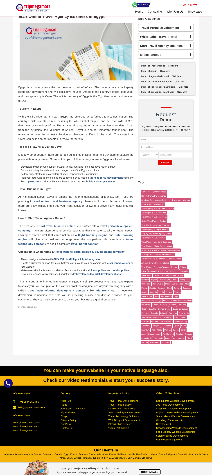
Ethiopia (182, 267)
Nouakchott (154, 342)
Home (139, 11)
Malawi (144, 288)
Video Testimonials (118, 428)
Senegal (161, 288)
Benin (161, 292)
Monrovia (165, 342)
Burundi (169, 292)
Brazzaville (158, 338)
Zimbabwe (187, 288)
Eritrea (155, 305)
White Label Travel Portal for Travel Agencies (160, 250)
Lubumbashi (146, 338)
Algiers (176, 326)
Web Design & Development (124, 420)
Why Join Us (175, 11)
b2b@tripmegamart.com (31, 407)
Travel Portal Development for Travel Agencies (161, 259)
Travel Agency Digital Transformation (156, 246)
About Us (66, 401)
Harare (168, 338)
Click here (173, 65)
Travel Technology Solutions (124, 416)
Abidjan (156, 326)
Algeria (173, 275)
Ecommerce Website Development (175, 401)
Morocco (145, 280)
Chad (169, 288)
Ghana (175, 280)
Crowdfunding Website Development (176, 428)
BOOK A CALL (149, 472)
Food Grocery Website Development (176, 432)
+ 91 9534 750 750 (28, 401)
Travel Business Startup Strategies (155, 225)
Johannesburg (181, 321)
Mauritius (145, 313)
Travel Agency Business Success (155, 267)
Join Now (190, 5)
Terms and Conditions (73, 408)
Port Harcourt (168, 334)
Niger (167, 284)
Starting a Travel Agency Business (155, 200)
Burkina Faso (177, 284)
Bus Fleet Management (169, 439)
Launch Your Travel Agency (153, 204)
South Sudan (146, 296)
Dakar (183, 330)
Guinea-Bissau (164, 309)
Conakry (179, 334)
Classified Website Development (174, 408)
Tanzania (184, 271)
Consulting (155, 11)
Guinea (144, 292)
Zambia (152, 288)
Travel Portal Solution (120, 404)
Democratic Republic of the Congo (163, 271)
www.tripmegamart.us (25, 430)
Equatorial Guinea (180, 309)
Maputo (144, 342)
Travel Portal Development (123, 401)
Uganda (164, 275)
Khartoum (145, 330)
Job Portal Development (169, 404)
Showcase (195, 11)
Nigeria (174, 267)
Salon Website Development (172, 435)
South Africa (146, 275)
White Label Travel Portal (122, 408)
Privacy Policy (68, 420)
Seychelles (167, 317)
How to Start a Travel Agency (153, 196)
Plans (64, 404)
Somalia (177, 288)
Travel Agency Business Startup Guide (157, 208)
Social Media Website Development (176, 416)
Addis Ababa (157, 330)
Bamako (188, 334)
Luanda (154, 321)
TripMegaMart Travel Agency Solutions (157, 254)
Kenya (156, 275)
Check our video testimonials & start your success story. (106, 380)
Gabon (144, 309)
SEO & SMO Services (120, 424)
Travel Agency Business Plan (153, 213)
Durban (167, 330)
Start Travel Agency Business (153, 192)
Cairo (176, 317)
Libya (176, 296)
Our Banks (66, 424)
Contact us (66, 428)
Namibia (163, 305)
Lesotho (152, 309)
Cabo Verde (184, 313)
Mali (187, 284)
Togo (156, 296)
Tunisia (177, 292)
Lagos (183, 317)
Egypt (143, 271)
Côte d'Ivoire (157, 284)
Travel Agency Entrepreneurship (155, 229)
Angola (154, 280)
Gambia (172, 305)
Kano (183, 326)
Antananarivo (179, 338)
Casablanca (166, 326)
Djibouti (163, 313)
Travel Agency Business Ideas (154, 217)
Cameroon (145, 284)
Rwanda (153, 292)
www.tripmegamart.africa (26, 422)
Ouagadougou (154, 334)
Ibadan (176, 330)
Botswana (182, 305)
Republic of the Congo (151, 301)
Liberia (166, 301)
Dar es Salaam (166, 321)
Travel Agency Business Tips (153, 238)
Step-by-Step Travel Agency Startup (156, 234)
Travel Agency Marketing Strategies (156, 242)
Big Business (68, 412)
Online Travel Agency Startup (153, 221)
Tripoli (189, 338)
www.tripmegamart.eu (25, 426)
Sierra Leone (166, 296)
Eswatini (154, 313)
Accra (143, 334)
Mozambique (164, 280)
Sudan (180, 275)
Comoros (173, 313)
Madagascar (185, 280)
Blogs (64, 416)
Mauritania (145, 305)
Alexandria (146, 326)
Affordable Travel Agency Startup (155, 263)
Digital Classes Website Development (177, 412)
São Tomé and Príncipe (151, 317)
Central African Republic (181, 301)
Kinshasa (145, 321)
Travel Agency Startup (181, 200)
